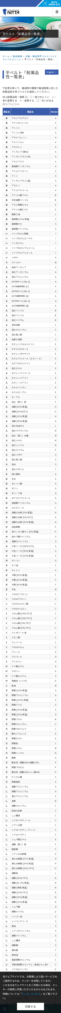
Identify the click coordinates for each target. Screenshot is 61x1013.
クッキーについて (31, 993)
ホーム (6, 56)
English (52, 72)
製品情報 (17, 56)
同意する (30, 1006)
